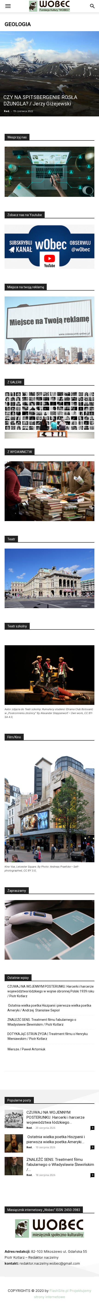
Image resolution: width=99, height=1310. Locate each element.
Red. (7, 111)
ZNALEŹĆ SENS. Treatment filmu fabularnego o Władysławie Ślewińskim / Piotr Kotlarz (41, 1022)
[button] (7, 6)
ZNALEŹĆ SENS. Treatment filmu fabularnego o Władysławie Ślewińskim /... (60, 1164)
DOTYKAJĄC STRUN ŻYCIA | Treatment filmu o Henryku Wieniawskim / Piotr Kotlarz (47, 1036)
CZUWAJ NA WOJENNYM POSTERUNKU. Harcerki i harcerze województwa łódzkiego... (55, 1117)
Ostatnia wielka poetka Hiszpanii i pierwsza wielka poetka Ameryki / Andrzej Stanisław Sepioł (49, 1008)
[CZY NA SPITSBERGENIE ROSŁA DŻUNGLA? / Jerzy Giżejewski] (49, 73)
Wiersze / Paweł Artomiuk (26, 1049)
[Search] (92, 6)
